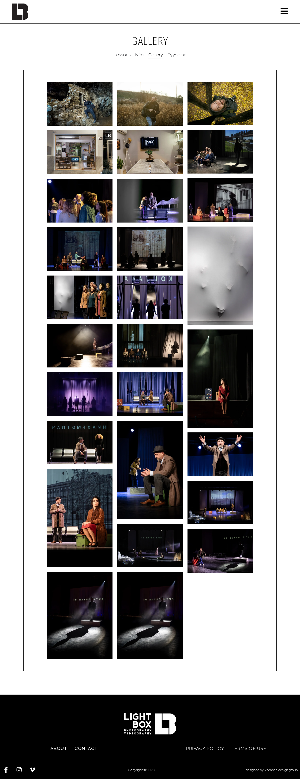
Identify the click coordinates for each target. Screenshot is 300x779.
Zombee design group (281, 769)
